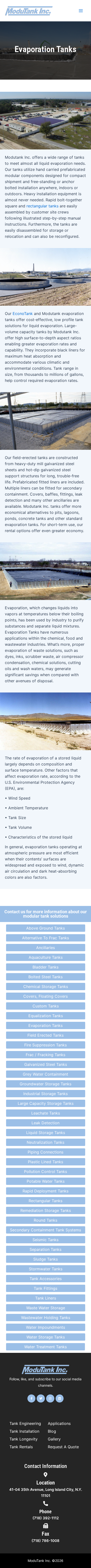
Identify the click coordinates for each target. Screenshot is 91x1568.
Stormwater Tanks (45, 1268)
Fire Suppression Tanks (45, 1044)
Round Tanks (45, 1220)
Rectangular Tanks (45, 1200)
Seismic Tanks (45, 1239)
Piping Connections (45, 1152)
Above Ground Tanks (45, 928)
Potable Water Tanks (46, 1181)
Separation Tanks (45, 1249)
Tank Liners (45, 1298)
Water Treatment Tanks (45, 1346)
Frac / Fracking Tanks (45, 1054)
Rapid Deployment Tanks (45, 1191)
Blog (52, 1431)
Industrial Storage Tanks (45, 1093)
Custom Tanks (46, 1006)
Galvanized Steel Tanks (45, 1064)
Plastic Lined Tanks (45, 1161)
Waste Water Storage (45, 1307)
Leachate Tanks (45, 1113)
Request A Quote (63, 1446)
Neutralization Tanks (45, 1142)
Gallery (54, 1439)
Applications (59, 1423)
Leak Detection (45, 1122)
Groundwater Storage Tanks (45, 1083)
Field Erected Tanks (45, 1035)
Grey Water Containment (45, 1074)
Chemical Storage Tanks (45, 986)
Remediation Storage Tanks (45, 1210)
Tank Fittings (45, 1288)
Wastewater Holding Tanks (45, 1317)
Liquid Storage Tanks (45, 1132)
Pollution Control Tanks (45, 1171)
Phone (45, 1511)
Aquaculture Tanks (46, 957)
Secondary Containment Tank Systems (45, 1229)
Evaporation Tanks (45, 1025)
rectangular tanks (42, 205)
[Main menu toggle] (80, 10)
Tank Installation (24, 1431)
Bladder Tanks (45, 967)
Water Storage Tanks (45, 1337)
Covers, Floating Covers (45, 996)
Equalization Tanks (45, 1015)
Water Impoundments (45, 1327)
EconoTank (23, 313)
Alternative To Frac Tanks (45, 937)
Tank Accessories (46, 1278)
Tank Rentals (21, 1446)
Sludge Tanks (45, 1259)
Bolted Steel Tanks (45, 976)
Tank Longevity (23, 1439)
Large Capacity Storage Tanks (46, 1103)
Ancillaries (45, 947)
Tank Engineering (25, 1423)
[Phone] (45, 1503)
